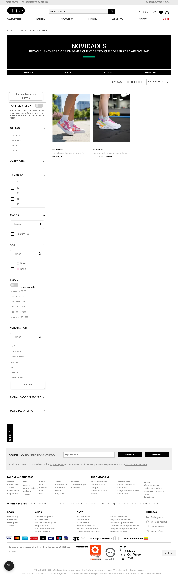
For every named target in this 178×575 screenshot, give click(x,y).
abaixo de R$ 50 (18, 291)
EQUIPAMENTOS (150, 72)
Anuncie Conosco (119, 531)
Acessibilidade (84, 517)
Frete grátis (157, 517)
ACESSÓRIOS (109, 72)
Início (10, 30)
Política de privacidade (121, 522)
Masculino (157, 454)
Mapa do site (41, 525)
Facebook (12, 520)
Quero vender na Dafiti (88, 531)
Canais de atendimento (158, 2)
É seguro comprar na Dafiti (123, 528)
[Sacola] (168, 12)
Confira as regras (134, 570)
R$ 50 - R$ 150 (17, 296)
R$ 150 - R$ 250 (18, 301)
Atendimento (41, 520)
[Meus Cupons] (155, 12)
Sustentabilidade (118, 517)
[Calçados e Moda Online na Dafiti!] (16, 10)
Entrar (142, 12)
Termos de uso (42, 531)
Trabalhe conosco (86, 525)
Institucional (83, 522)
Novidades (21, 30)
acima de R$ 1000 (19, 317)
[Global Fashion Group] (79, 538)
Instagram (12, 522)
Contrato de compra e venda (124, 525)
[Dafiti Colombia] (146, 538)
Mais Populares (155, 81)
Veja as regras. (57, 464)
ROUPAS (68, 72)
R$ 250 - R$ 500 (18, 307)
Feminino (129, 454)
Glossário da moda (45, 528)
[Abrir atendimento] (9, 566)
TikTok (10, 525)
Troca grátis (157, 526)
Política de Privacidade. (136, 464)
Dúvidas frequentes (45, 517)
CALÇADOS (28, 72)
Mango (26, 485)
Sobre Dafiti (83, 520)
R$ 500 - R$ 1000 (18, 312)
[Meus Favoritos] (161, 12)
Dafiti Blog (12, 517)
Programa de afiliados (121, 520)
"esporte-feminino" (38, 30)
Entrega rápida (159, 521)
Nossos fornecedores (87, 528)
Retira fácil (157, 531)
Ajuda (147, 482)
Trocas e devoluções (45, 522)
